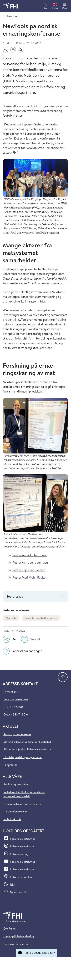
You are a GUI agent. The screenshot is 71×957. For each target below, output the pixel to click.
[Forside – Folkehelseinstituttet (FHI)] (10, 6)
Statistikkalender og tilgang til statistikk (27, 742)
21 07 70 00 (16, 707)
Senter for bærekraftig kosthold (41, 618)
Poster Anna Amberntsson (29, 555)
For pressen (10, 765)
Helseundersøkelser (15, 811)
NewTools (11, 618)
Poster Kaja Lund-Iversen (28, 570)
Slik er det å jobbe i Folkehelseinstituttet (27, 749)
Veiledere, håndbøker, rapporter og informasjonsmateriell (24, 794)
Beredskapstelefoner (15, 699)
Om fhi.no (9, 928)
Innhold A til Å (12, 819)
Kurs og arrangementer (17, 734)
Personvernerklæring (16, 944)
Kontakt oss (10, 691)
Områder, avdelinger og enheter (22, 757)
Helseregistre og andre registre (22, 804)
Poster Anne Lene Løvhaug (30, 562)
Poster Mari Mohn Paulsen (29, 577)
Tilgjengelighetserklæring (18, 936)
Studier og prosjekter (16, 784)
